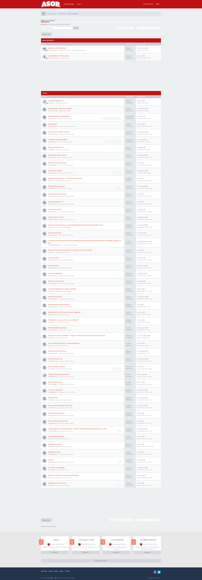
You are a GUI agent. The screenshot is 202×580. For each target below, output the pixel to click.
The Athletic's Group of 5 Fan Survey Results (63, 320)
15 (115, 142)
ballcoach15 (142, 171)
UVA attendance (53, 258)
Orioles (50, 460)
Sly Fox (58, 24)
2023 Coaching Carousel (56, 367)
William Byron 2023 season (57, 483)
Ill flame (141, 116)
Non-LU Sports (48, 20)
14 (112, 142)
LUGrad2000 (142, 225)
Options (112, 520)
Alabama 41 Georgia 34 (56, 281)
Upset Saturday (53, 266)
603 (107, 118)
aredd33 (52, 188)
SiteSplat (60, 578)
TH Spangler (142, 186)
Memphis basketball (55, 297)
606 (116, 118)
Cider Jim (141, 233)
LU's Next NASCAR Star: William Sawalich (62, 289)
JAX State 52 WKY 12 (55, 209)
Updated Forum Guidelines (57, 48)
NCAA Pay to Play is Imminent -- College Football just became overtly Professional (76, 335)
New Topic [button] (46, 34)
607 (120, 118)
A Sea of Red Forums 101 (80, 50)
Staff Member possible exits (148, 540)
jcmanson (52, 24)
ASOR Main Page (69, 4)
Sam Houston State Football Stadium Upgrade (64, 312)
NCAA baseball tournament (57, 328)
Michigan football (54, 452)
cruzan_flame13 (144, 335)
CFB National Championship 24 (58, 374)
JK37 (140, 178)
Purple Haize (54, 126)
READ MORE (55, 552)
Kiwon (140, 483)
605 (113, 118)
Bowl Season (52, 124)
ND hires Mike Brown (55, 382)
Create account (148, 4)
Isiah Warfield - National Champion (60, 108)
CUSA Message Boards (55, 101)
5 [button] (147, 28)
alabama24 (53, 165)
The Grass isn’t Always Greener (58, 132)
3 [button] (141, 28)
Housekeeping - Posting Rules (58, 56)
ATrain (140, 413)
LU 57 (140, 163)
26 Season (56, 540)
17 (120, 142)
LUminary (53, 157)
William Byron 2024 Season (57, 351)
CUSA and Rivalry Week (56, 436)
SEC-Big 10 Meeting (55, 273)
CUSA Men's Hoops (54, 444)
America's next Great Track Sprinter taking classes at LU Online (70, 250)
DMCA (56, 571)
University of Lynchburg (56, 468)
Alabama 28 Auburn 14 (55, 202)
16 (117, 142)
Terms (61, 571)
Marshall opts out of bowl (57, 194)
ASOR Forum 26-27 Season (86, 540)
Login (157, 4)
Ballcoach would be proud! (57, 163)
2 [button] (138, 28)
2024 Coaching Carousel (56, 186)
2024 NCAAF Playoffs (55, 171)
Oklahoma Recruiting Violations (59, 304)
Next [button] (158, 28)
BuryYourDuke (65, 24)
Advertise (44, 571)
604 (110, 118)
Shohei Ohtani (53, 398)
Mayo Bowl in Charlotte (56, 413)
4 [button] (144, 28)
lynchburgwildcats (55, 245)
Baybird (141, 460)
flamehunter (54, 111)
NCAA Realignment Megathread (59, 116)
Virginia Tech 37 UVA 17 (56, 217)
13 (109, 142)
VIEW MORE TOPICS (101, 561)
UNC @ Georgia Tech (55, 359)
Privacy (51, 571)
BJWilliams (53, 142)
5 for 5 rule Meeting (117, 540)
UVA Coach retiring (54, 233)
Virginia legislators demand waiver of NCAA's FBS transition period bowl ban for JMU (77, 429)
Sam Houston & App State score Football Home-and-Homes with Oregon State (75, 225)
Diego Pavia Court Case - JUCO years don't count (65, 178)
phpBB (71, 578)
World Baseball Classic (56, 147)
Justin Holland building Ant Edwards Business (64, 343)
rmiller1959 (53, 431)
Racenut (52, 485)
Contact (67, 571)
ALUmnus (53, 118)
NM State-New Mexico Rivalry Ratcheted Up (63, 475)
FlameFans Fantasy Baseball (57, 140)
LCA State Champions (55, 390)
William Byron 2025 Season (57, 155)
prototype (142, 140)
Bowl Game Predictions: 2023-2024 (60, 405)
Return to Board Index (49, 526)
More (79, 4)
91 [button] (154, 28)
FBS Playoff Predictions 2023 (58, 421)
